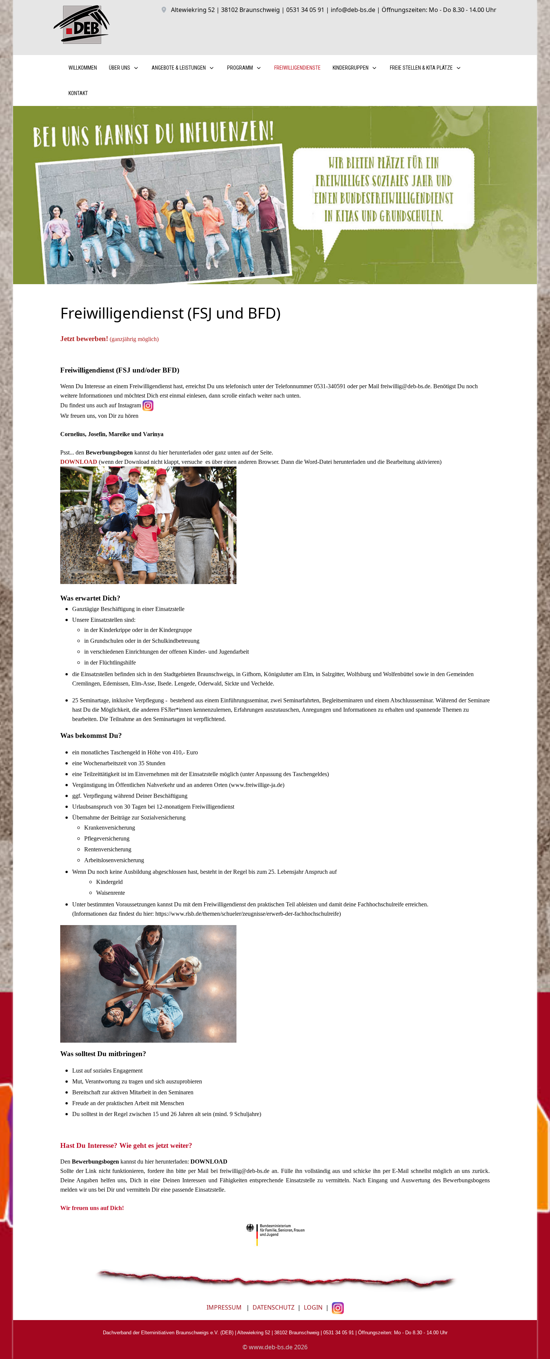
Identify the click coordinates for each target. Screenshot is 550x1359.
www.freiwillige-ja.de (256, 785)
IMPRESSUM (224, 1307)
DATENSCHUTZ (273, 1307)
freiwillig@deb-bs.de (405, 386)
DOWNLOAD (78, 462)
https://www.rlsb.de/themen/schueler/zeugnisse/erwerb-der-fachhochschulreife (247, 913)
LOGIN (312, 1307)
